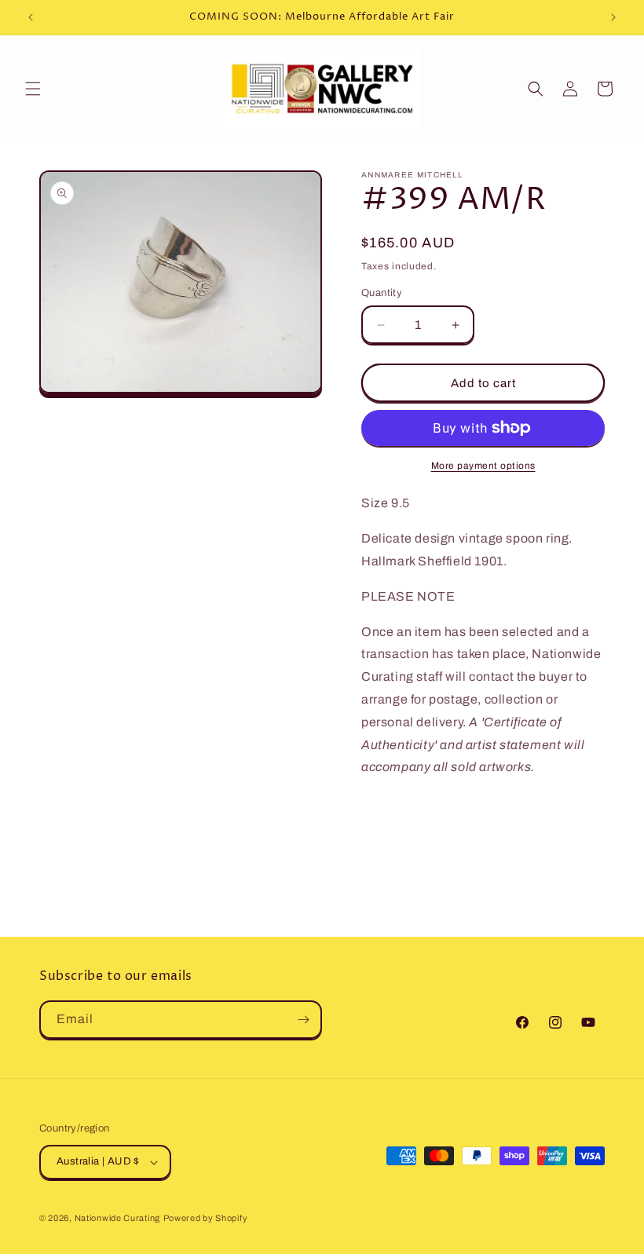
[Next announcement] (613, 17)
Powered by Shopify (205, 1218)
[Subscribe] (303, 1019)
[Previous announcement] (30, 17)
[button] (33, 88)
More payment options (483, 465)
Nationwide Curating (117, 1218)
